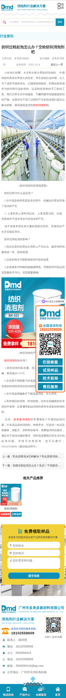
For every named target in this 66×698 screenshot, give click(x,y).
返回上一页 (57, 64)
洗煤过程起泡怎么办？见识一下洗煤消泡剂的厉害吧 (37, 465)
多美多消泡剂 (22, 419)
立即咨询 (16, 514)
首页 (57, 694)
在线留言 (41, 694)
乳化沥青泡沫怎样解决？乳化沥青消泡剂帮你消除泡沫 (37, 456)
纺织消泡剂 (39, 105)
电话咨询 (8, 694)
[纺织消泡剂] (11, 494)
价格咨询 (5, 514)
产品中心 (25, 694)
